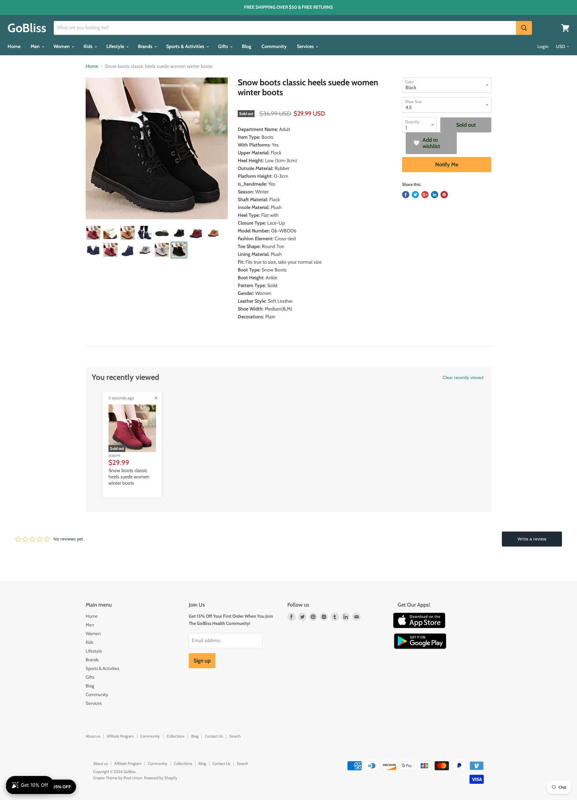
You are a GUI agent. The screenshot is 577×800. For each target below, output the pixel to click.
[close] (156, 398)
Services (306, 46)
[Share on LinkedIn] (434, 194)
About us (93, 736)
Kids (89, 46)
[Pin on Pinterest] (444, 194)
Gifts (223, 46)
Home (14, 46)
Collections (175, 736)
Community (274, 46)
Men (36, 46)
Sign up (202, 660)
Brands (146, 46)
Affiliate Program (120, 736)
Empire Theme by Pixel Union (117, 777)
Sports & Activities (186, 46)
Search (235, 736)
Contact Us (214, 736)
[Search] (524, 28)
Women (62, 46)
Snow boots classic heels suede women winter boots (128, 477)
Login (542, 46)
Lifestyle (115, 46)
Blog (246, 46)
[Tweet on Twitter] (415, 194)
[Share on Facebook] (405, 194)
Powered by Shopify (160, 777)
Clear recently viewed (463, 377)
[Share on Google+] (425, 194)
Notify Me (446, 164)
